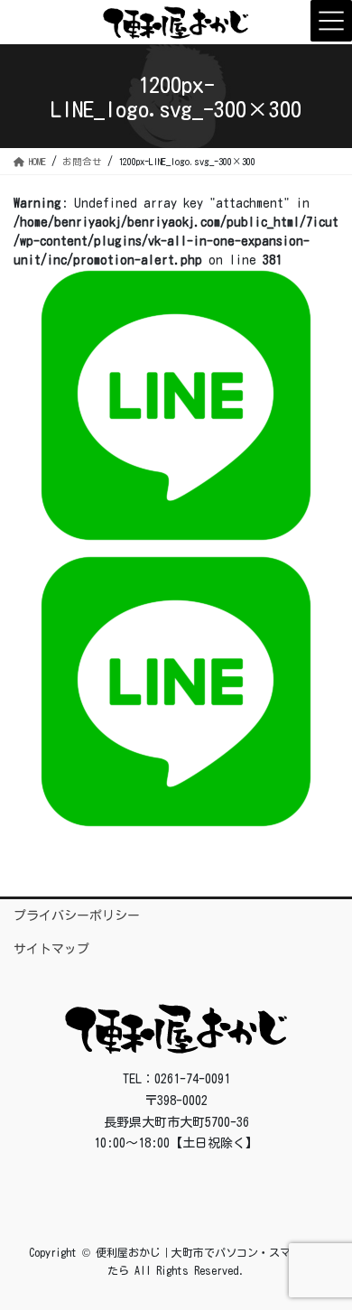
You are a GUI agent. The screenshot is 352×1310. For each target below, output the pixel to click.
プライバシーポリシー (77, 915)
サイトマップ (51, 949)
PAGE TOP (322, 1254)
